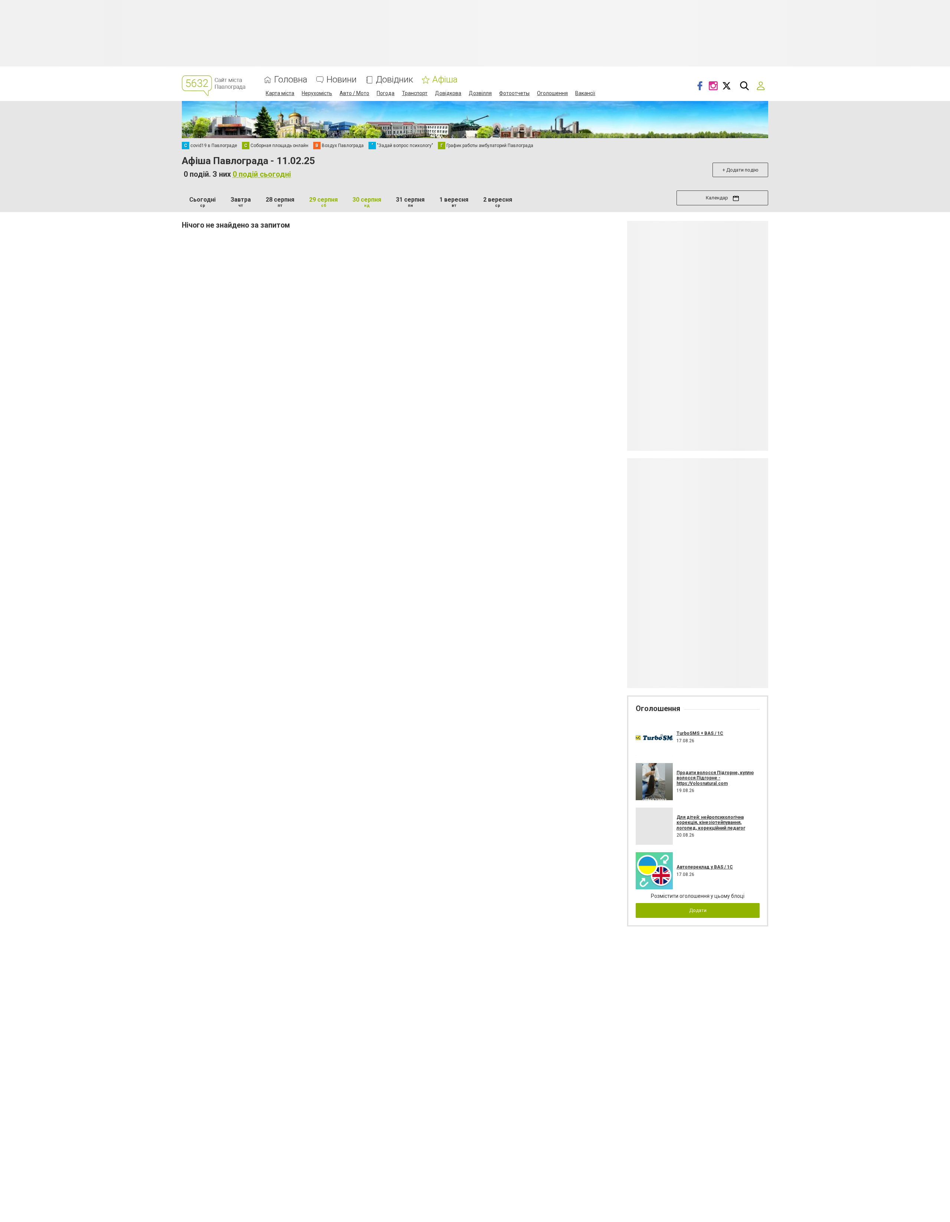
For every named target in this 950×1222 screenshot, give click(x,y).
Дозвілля (480, 93)
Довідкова (448, 93)
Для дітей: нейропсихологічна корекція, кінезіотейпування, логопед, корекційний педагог (711, 823)
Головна (290, 80)
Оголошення (552, 93)
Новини (342, 80)
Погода (385, 93)
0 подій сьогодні (262, 174)
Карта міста (280, 93)
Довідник (394, 80)
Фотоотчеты (514, 93)
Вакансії (585, 93)
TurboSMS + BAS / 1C (700, 733)
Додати (698, 910)
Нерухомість (317, 93)
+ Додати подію (741, 170)
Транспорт (415, 93)
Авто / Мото (354, 93)
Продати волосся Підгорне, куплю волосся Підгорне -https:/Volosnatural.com (715, 778)
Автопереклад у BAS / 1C (705, 867)
